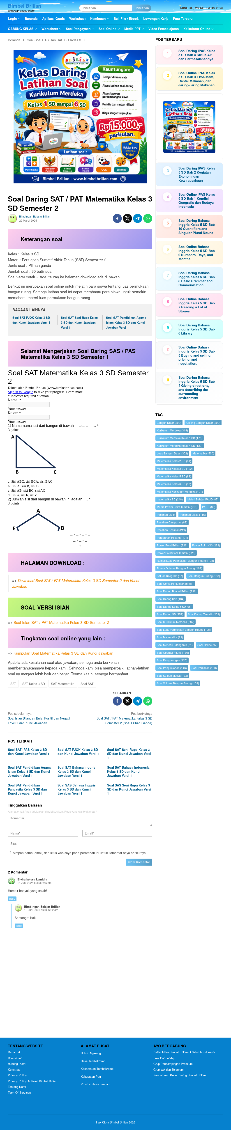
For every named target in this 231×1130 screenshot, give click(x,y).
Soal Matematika (170, 637)
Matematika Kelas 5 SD (174, 476)
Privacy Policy (17, 1075)
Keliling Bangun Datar (203, 422)
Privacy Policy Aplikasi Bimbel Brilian (32, 1081)
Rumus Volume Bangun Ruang (179, 568)
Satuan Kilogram (170, 576)
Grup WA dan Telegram (168, 1069)
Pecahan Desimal (171, 530)
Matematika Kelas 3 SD (175, 468)
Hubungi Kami (17, 1063)
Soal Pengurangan (172, 660)
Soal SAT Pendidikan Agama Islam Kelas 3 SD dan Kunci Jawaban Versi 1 (126, 322)
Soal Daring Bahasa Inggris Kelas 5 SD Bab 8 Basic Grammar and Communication (196, 279)
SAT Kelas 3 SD (33, 683)
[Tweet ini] (127, 218)
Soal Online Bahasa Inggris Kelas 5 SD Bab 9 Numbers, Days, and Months (196, 253)
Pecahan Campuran (172, 522)
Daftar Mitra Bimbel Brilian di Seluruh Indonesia (184, 1052)
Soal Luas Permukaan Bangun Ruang (184, 629)
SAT (13, 683)
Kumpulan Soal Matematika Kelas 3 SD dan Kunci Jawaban (63, 653)
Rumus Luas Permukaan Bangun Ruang (185, 560)
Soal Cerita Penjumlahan (175, 583)
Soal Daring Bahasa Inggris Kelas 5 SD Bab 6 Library (196, 329)
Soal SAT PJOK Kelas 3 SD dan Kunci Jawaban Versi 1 (78, 751)
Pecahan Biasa (193, 514)
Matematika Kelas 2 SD (174, 461)
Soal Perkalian (204, 668)
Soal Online (207, 645)
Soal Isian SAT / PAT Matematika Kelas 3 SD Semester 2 (61, 622)
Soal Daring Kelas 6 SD (174, 606)
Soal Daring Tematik (204, 614)
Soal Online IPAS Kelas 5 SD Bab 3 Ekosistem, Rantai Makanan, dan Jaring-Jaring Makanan (196, 79)
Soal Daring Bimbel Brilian (176, 591)
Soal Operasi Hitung (173, 652)
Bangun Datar (169, 422)
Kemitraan (14, 1069)
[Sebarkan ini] (117, 218)
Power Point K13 (206, 545)
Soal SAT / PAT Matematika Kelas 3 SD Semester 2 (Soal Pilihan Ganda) (124, 718)
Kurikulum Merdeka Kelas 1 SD (179, 438)
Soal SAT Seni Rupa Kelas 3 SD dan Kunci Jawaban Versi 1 (79, 322)
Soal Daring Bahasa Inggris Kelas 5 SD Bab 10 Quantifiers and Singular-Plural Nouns (196, 226)
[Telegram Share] (137, 218)
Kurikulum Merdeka (172, 430)
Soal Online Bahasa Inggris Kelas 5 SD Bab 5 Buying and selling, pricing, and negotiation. (196, 355)
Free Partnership (164, 1058)
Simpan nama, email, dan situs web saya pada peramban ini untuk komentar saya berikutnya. (80, 852)
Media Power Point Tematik (177, 507)
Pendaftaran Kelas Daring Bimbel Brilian (179, 1075)
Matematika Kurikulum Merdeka (180, 491)
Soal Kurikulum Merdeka (175, 622)
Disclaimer (15, 1058)
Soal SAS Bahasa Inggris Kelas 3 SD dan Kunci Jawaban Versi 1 (77, 789)
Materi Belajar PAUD (202, 499)
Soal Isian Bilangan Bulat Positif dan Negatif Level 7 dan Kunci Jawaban (39, 718)
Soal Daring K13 (170, 599)
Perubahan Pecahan (172, 537)
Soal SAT (87, 683)
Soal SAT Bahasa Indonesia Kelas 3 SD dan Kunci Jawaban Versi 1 (128, 771)
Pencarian (141, 8)
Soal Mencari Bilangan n (175, 645)
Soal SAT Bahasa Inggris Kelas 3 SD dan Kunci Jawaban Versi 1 (76, 771)
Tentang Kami (17, 1086)
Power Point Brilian (172, 545)
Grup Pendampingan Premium (173, 1063)
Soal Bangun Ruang (204, 576)
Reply (12, 898)
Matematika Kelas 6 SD (174, 484)
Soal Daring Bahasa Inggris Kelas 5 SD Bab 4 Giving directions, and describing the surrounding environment (196, 387)
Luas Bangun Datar (172, 453)
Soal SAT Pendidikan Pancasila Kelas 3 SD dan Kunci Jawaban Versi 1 (27, 789)
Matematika (203, 453)
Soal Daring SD (170, 614)
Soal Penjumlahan (172, 668)
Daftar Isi (14, 1052)
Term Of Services (19, 1092)
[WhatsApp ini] (147, 218)
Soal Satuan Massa (172, 675)
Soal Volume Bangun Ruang (178, 683)
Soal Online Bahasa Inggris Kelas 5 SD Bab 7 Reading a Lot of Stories (196, 305)
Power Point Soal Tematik (176, 553)
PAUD (208, 507)
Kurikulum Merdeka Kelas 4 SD (179, 445)
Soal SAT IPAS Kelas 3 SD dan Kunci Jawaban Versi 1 (28, 751)
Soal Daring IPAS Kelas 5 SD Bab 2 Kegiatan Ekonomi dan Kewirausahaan (196, 174)
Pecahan (166, 514)
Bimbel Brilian (24, 5)
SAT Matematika (62, 683)
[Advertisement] (189, 862)
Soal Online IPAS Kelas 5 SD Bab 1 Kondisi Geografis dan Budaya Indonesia (196, 200)
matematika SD (170, 499)
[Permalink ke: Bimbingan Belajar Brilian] (12, 218)
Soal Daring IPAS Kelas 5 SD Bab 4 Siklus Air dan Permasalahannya (196, 55)
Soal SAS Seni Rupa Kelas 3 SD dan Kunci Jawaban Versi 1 (129, 789)
